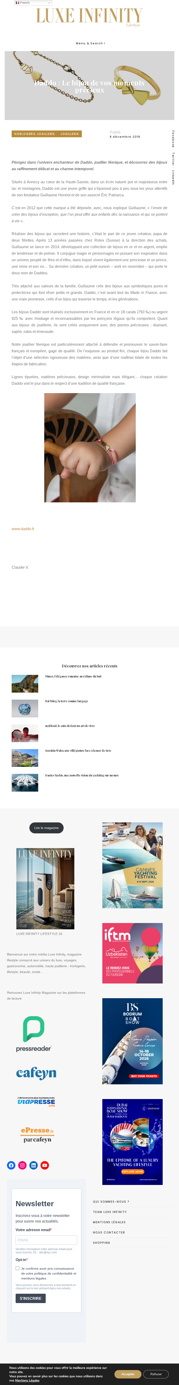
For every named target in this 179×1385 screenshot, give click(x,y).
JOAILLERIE (70, 134)
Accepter (127, 1374)
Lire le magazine (46, 828)
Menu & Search (89, 43)
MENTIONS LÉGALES (109, 1222)
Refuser (156, 1374)
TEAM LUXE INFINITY (110, 1212)
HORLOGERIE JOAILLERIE (34, 134)
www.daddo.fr (23, 529)
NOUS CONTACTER (109, 1232)
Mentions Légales (27, 1380)
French (24, 2)
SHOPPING (101, 1243)
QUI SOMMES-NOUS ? (111, 1202)
